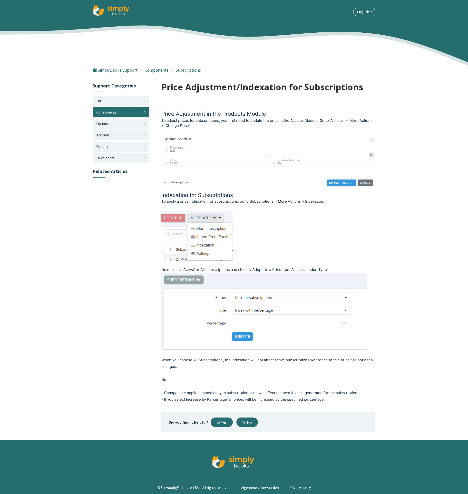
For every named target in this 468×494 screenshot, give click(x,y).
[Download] (225, 187)
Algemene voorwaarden (260, 487)
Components (156, 70)
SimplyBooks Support (117, 70)
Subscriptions (188, 70)
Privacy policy (300, 487)
